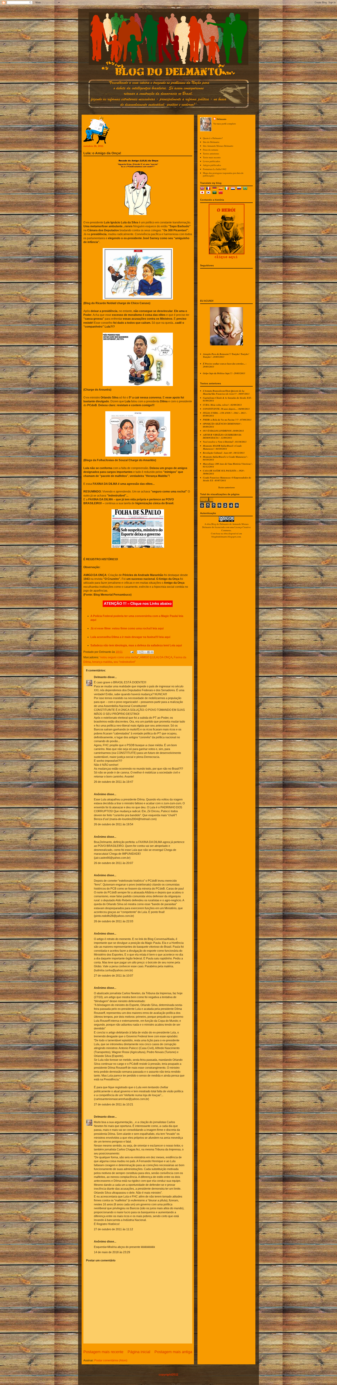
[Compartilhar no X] (145, 652)
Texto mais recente (212, 157)
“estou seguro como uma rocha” (119, 657)
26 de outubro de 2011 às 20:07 (113, 863)
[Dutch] (233, 188)
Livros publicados (211, 161)
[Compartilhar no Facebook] (148, 652)
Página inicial (139, 1352)
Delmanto (100, 677)
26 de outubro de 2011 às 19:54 (113, 824)
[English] (203, 188)
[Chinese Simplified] (221, 193)
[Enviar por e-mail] (138, 652)
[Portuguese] (246, 188)
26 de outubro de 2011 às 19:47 (113, 781)
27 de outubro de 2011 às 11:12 (113, 1229)
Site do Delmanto (211, 142)
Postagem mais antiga (173, 1352)
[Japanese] (203, 193)
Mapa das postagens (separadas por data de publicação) (223, 174)
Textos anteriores (211, 153)
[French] (209, 188)
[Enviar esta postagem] (131, 651)
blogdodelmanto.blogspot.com (226, 536)
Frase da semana (210, 149)
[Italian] (227, 188)
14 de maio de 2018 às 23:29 (112, 1252)
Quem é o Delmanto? (213, 138)
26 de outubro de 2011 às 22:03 (113, 921)
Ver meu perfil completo (224, 123)
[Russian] (240, 188)
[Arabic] (215, 193)
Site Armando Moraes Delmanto (218, 145)
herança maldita (102, 661)
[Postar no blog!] (142, 652)
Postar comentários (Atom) (110, 1360)
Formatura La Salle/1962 (214, 169)
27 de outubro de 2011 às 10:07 (113, 975)
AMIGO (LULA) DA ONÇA (156, 657)
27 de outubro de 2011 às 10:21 (113, 1104)
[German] (215, 188)
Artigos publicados (212, 165)
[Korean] (209, 193)
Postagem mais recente (103, 1352)
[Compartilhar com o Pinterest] (152, 652)
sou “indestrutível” (125, 661)
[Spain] (221, 188)
